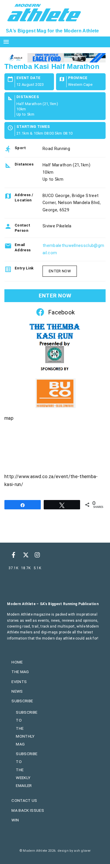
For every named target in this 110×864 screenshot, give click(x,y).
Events (19, 681)
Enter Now (60, 271)
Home (17, 662)
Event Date (28, 78)
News (17, 691)
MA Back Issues (27, 810)
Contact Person (22, 228)
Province (78, 78)
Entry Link (24, 268)
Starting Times (33, 127)
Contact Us (24, 800)
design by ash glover (74, 851)
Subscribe (22, 700)
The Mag (20, 671)
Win (15, 820)
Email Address (23, 247)
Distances (27, 97)
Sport (20, 148)
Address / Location (24, 197)
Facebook (61, 312)
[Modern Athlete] (44, 11)
